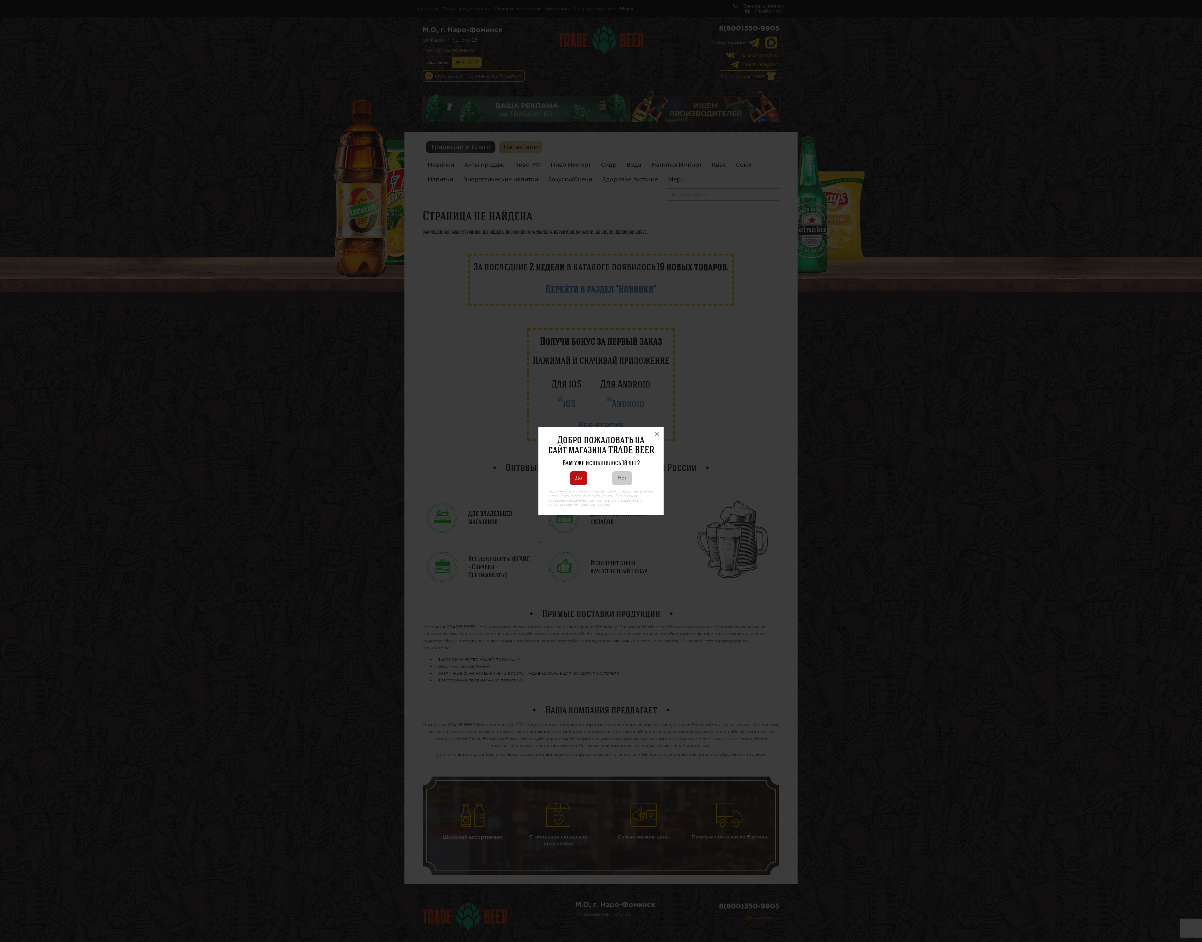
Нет (622, 478)
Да (578, 478)
